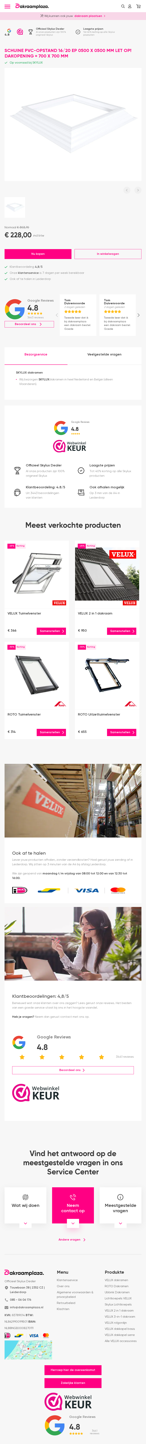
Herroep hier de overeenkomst (73, 1370)
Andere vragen (69, 1239)
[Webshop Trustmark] (20, 32)
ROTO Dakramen (117, 1286)
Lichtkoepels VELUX (118, 1298)
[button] (123, 6)
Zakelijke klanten (73, 1383)
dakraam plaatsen (88, 16)
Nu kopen (38, 254)
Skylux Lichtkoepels (118, 1304)
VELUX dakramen (116, 1280)
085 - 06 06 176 (20, 1299)
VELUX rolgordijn (116, 1322)
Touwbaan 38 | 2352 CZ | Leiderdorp (27, 1290)
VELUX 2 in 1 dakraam (119, 1310)
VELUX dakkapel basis (120, 1329)
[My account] (130, 6)
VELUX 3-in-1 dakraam (120, 1316)
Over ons (63, 1286)
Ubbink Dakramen (117, 1292)
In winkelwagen (108, 254)
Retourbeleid (66, 1303)
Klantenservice (67, 1280)
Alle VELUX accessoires (121, 1341)
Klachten (63, 1309)
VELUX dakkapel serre (120, 1335)
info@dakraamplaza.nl (26, 1307)
